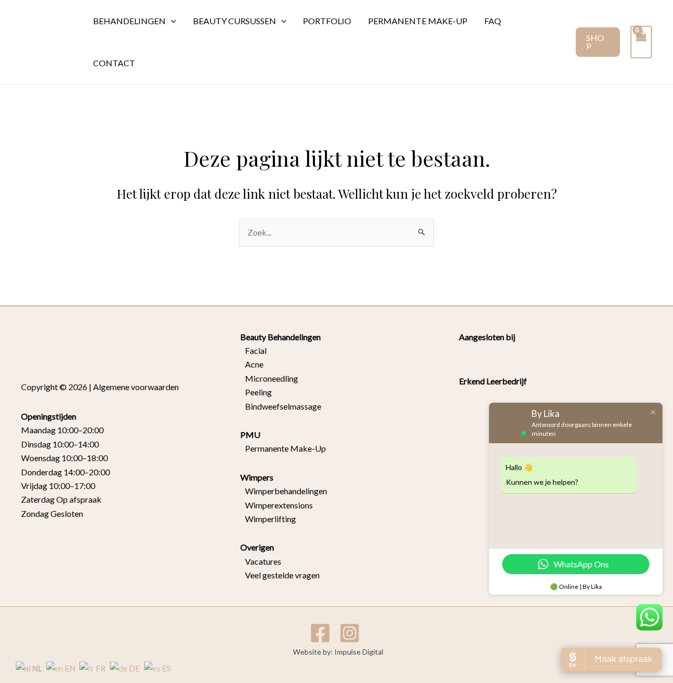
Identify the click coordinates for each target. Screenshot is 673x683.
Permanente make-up (417, 21)
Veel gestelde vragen (280, 575)
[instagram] (351, 633)
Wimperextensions (276, 505)
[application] (171, 21)
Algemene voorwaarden (136, 387)
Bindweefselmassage (280, 406)
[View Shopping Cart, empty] (641, 42)
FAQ (492, 21)
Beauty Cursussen (234, 21)
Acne (251, 364)
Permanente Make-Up (283, 448)
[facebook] (322, 633)
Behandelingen (129, 21)
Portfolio (327, 21)
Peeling (258, 392)
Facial (253, 350)
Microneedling (269, 378)
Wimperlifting (268, 519)
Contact (114, 63)
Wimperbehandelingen (283, 491)
